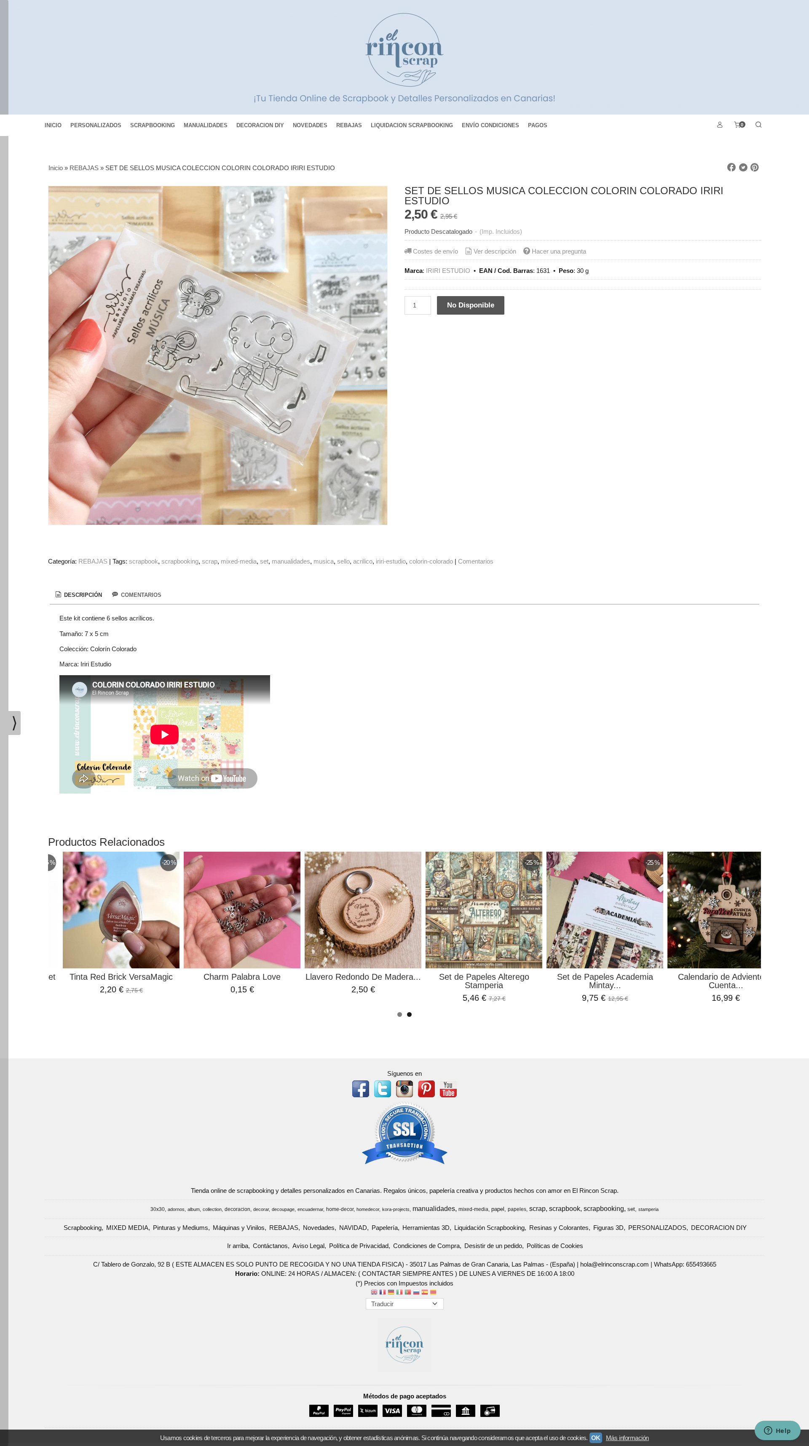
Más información (627, 1437)
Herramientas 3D (426, 1227)
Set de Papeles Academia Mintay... (605, 981)
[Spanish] (424, 1293)
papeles (517, 1209)
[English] (374, 1293)
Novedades (319, 1227)
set (264, 561)
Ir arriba (237, 1245)
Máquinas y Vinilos (239, 1227)
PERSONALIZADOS (95, 125)
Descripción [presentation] (82, 595)
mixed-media (239, 561)
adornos (176, 1209)
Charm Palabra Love (242, 976)
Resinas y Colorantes (559, 1227)
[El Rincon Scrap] (404, 57)
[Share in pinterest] (755, 167)
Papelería (385, 1227)
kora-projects (396, 1209)
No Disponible (470, 305)
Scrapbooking (83, 1227)
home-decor (340, 1209)
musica (323, 561)
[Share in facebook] (731, 167)
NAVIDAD (353, 1227)
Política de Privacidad (358, 1245)
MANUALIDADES (206, 125)
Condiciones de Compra (426, 1245)
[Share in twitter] (743, 167)
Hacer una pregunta (559, 251)
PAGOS (537, 125)
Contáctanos (270, 1245)
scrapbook (143, 561)
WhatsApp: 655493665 (685, 1264)
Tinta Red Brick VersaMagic (121, 976)
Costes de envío (435, 251)
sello (343, 561)
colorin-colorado (431, 561)
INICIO (53, 125)
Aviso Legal (308, 1245)
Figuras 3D (608, 1227)
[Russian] (416, 1293)
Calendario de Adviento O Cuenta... (726, 981)
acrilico (362, 561)
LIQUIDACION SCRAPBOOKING (412, 125)
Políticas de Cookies (555, 1245)
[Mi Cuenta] (719, 125)
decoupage (283, 1209)
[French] (382, 1293)
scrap (209, 561)
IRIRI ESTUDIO (448, 270)
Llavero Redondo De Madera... (363, 976)
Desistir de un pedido (493, 1245)
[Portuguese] (407, 1293)
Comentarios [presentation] (140, 595)
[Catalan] (434, 1293)
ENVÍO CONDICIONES (490, 125)
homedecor (367, 1209)
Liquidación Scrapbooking (489, 1227)
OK (595, 1437)
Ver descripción (495, 251)
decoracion (237, 1209)
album (194, 1209)
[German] (391, 1293)
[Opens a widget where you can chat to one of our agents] (777, 1431)
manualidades (291, 561)
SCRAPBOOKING (152, 125)
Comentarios (475, 561)
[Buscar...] (758, 125)
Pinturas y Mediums (180, 1227)
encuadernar (310, 1209)
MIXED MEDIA (127, 1227)
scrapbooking (179, 561)
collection (212, 1209)
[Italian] (399, 1293)
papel (497, 1209)
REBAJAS (349, 125)
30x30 (157, 1209)
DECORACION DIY (260, 125)
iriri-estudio (391, 561)
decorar (261, 1209)
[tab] (78, 595)
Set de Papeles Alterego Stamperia (484, 981)
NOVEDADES (310, 125)
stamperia (648, 1209)
